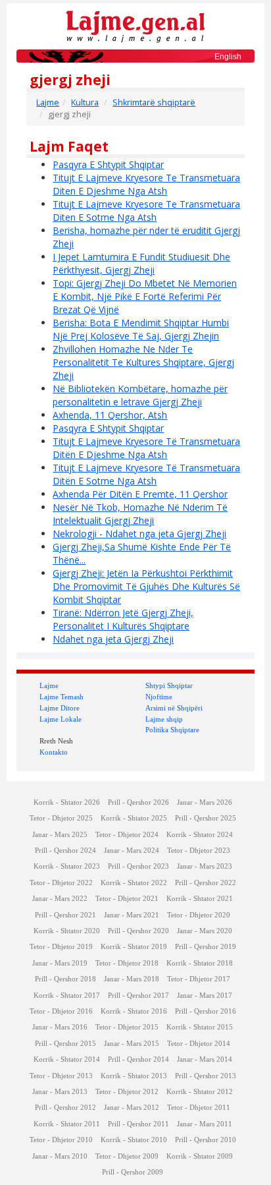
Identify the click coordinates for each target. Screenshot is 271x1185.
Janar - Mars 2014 (204, 1059)
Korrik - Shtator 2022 (134, 882)
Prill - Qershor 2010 (205, 1139)
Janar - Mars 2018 (131, 979)
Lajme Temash (61, 697)
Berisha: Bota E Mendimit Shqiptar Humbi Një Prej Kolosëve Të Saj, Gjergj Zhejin (141, 329)
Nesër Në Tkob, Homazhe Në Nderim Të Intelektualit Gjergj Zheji (140, 514)
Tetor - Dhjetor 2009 (127, 1156)
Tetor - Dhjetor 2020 (198, 915)
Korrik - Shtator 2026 (67, 802)
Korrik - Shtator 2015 (199, 1027)
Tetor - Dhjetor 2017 (198, 979)
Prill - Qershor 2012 (65, 1107)
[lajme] (135, 25)
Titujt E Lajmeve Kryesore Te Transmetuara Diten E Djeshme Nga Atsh (146, 184)
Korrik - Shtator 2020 (67, 931)
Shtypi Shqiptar (169, 685)
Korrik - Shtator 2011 (67, 1124)
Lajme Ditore (59, 708)
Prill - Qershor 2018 (65, 979)
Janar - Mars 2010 (59, 1156)
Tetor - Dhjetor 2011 (198, 1107)
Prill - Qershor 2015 (65, 1043)
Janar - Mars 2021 (131, 915)
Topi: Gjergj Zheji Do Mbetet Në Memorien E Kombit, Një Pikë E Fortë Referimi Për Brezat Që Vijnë (145, 296)
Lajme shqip (164, 719)
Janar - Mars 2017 (204, 995)
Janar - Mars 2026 (204, 802)
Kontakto (53, 752)
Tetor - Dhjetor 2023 (198, 850)
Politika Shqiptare (172, 730)
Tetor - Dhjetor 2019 (61, 946)
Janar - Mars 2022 (59, 898)
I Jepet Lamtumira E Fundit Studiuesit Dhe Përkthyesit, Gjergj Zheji (141, 263)
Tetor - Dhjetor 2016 (61, 1011)
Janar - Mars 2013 (59, 1091)
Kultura (85, 102)
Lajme (47, 102)
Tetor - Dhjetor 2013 (61, 1076)
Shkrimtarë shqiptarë (153, 102)
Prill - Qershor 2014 (138, 1059)
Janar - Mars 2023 (204, 866)
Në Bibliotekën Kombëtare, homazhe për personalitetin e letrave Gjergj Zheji (140, 395)
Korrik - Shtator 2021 (199, 898)
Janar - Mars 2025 (59, 834)
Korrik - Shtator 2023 (67, 866)
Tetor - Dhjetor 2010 (61, 1139)
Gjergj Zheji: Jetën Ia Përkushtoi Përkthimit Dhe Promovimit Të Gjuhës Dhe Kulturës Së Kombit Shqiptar (146, 586)
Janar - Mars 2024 (131, 850)
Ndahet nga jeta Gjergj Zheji (113, 639)
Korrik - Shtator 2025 (134, 818)
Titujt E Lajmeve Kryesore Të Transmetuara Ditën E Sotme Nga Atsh (146, 474)
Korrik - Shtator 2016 (134, 1011)
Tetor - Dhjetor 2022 (61, 882)
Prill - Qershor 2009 (132, 1172)
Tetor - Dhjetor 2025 (61, 818)
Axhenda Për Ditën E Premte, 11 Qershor (140, 494)
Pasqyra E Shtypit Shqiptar (108, 164)
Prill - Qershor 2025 (205, 818)
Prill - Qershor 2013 (205, 1076)
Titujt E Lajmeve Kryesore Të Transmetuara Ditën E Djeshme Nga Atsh (146, 448)
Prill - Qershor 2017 (138, 995)
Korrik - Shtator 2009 (199, 1156)
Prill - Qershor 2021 (65, 915)
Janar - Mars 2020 (204, 931)
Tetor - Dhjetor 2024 (127, 834)
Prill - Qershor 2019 (205, 946)
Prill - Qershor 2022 (205, 882)
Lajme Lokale (60, 719)
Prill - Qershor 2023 (138, 866)
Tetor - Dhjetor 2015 (127, 1027)
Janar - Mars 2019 (59, 963)
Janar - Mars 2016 (59, 1027)
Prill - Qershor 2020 (138, 931)
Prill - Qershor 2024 (65, 850)
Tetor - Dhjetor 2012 (127, 1091)
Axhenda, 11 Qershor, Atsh (110, 415)
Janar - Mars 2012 (131, 1107)
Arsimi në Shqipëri (174, 708)
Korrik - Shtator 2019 (134, 946)
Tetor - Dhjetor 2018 (127, 963)
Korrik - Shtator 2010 (134, 1139)
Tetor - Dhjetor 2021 (127, 898)
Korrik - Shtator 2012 (199, 1091)
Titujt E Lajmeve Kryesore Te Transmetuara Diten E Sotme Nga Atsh (146, 210)
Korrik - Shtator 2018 (199, 963)
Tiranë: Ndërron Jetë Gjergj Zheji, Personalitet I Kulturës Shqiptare (123, 619)
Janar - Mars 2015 (131, 1043)
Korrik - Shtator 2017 (67, 995)
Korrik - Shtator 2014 (67, 1059)
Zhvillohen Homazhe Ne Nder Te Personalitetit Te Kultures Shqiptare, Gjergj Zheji (143, 362)
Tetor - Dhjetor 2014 (198, 1043)
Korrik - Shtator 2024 (199, 834)
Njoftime (158, 697)
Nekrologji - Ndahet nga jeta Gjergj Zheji (139, 533)
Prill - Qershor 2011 (138, 1124)
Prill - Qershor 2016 (205, 1011)
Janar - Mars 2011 (204, 1124)
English (227, 56)
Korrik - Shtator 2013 (134, 1076)
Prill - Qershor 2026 (138, 802)
